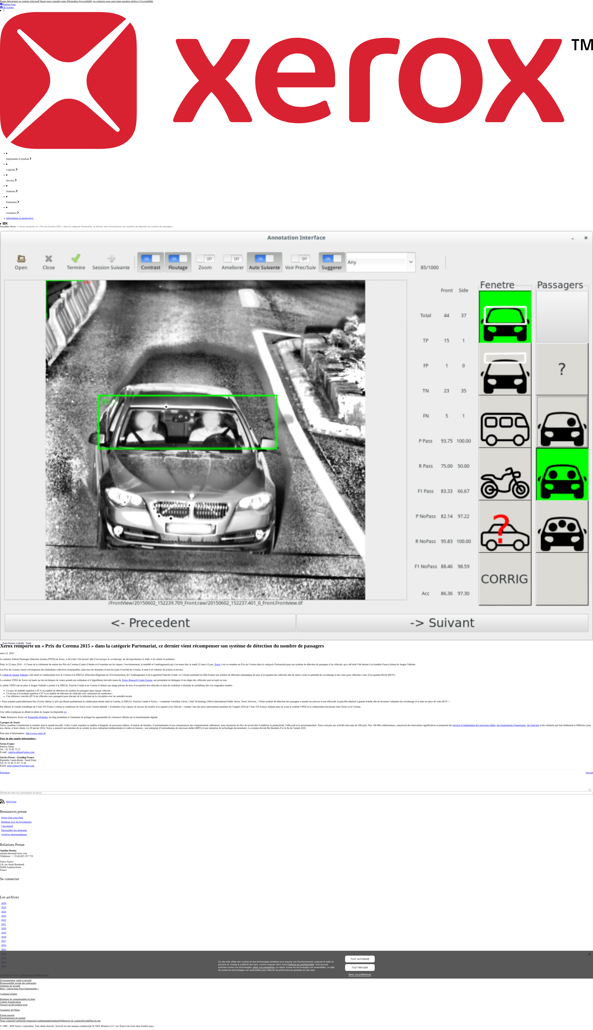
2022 (3, 920)
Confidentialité (43, 1020)
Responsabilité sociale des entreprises (18, 983)
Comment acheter (8, 994)
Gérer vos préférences (360, 974)
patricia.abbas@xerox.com (21, 752)
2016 (3, 945)
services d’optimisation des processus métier (474, 725)
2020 (3, 928)
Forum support (7, 1015)
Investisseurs (29, 1020)
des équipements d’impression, (511, 725)
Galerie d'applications (10, 1002)
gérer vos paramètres (264, 967)
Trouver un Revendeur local (13, 1004)
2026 (3, 903)
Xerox (217, 664)
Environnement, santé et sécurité (16, 980)
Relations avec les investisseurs (16, 822)
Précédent (5, 772)
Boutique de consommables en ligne (17, 999)
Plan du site (95, 1020)
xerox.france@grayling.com (20, 765)
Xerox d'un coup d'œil (12, 817)
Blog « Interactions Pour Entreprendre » (19, 988)
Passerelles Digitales (38, 717)
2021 (3, 924)
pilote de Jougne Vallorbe (15, 675)
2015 (3, 949)
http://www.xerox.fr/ (36, 733)
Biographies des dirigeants (14, 830)
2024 (3, 911)
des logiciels (533, 725)
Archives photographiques (14, 834)
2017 (3, 941)
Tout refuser (360, 967)
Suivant (589, 772)
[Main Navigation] (296, 223)
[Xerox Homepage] (296, 148)
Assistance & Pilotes (10, 1010)
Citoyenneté (7, 826)
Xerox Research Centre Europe (137, 680)
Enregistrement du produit (12, 1018)
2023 (3, 916)
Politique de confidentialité (300, 964)
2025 (3, 907)
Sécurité (85, 1020)
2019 (3, 932)
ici (65, 712)
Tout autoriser (360, 959)
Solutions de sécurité (10, 986)
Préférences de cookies (70, 1020)
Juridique (54, 1020)
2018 (3, 937)
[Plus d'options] (296, 10)
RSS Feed (11, 801)
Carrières (19, 1020)
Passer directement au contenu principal (19, 1)
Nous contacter (7, 1020)
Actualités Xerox (8, 226)
